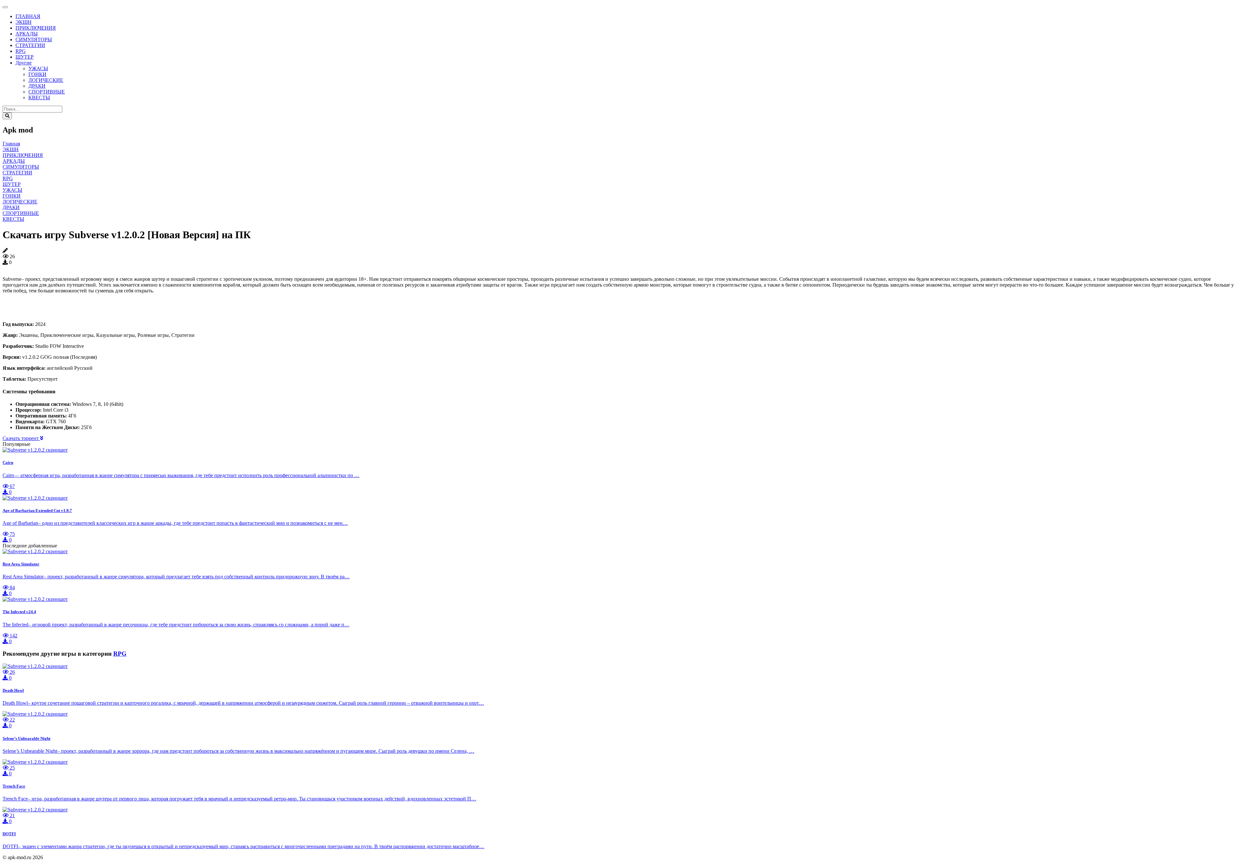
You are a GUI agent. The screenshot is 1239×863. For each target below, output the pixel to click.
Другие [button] (23, 62)
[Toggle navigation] (5, 7)
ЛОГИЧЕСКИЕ (45, 80)
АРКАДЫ (26, 33)
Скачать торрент (21, 438)
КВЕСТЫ (39, 97)
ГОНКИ (37, 74)
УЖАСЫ (38, 68)
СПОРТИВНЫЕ (46, 91)
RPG (20, 51)
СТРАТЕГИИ (30, 45)
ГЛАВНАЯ (27, 16)
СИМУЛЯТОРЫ (33, 39)
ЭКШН (23, 22)
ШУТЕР (24, 57)
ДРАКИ (36, 86)
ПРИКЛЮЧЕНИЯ (35, 28)
